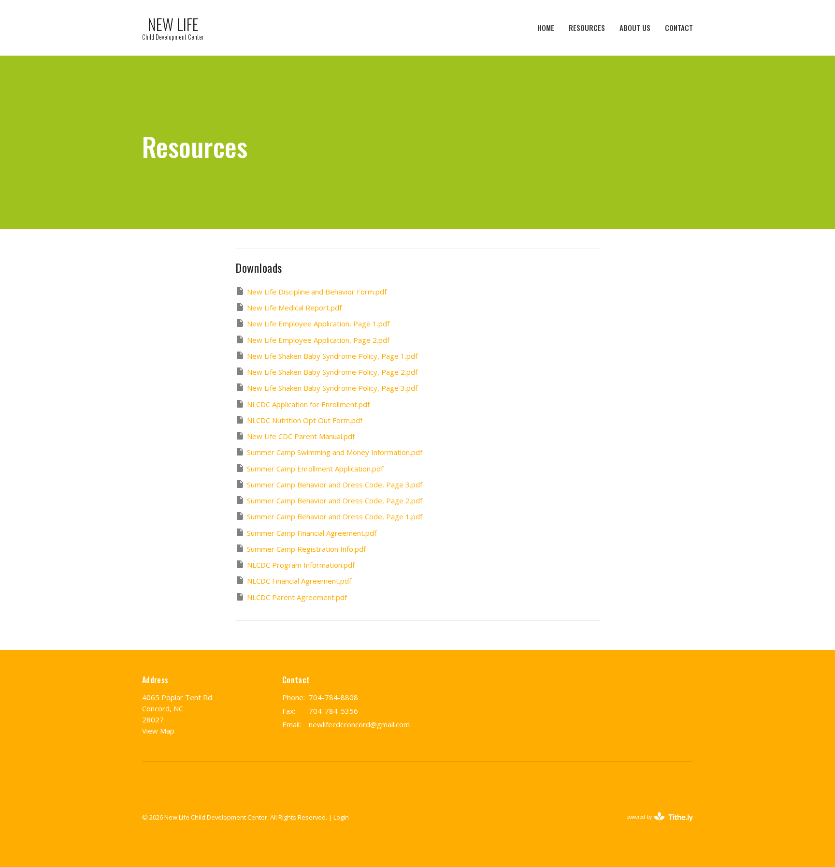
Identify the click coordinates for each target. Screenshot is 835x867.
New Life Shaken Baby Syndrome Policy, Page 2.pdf (332, 372)
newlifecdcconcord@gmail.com (359, 724)
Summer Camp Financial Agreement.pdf (311, 533)
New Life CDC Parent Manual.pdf (301, 436)
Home (545, 27)
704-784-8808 (333, 697)
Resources (587, 27)
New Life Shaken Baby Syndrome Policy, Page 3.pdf (332, 388)
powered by (654, 825)
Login (341, 817)
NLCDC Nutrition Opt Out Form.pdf (304, 420)
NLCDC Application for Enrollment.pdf (308, 404)
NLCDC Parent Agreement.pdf (297, 597)
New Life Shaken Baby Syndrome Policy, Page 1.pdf (332, 356)
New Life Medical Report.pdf (294, 307)
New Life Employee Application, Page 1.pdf (318, 323)
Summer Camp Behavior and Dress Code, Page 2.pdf (334, 500)
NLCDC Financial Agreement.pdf (299, 581)
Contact (679, 27)
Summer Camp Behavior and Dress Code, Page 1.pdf (334, 516)
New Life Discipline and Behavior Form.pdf (317, 291)
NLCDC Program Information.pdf (301, 565)
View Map (158, 730)
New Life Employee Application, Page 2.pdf (318, 340)
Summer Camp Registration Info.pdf (306, 549)
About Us (634, 27)
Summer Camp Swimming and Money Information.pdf (334, 452)
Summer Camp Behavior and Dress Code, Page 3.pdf (334, 484)
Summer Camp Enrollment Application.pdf (315, 468)
